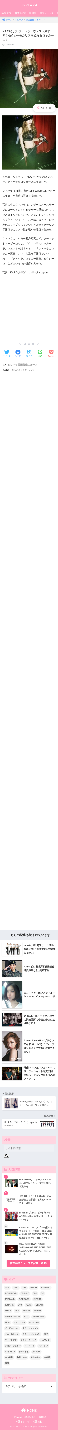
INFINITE (37, 1299)
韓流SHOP (20, 13)
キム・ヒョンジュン (31, 1334)
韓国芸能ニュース (27, 364)
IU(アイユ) (9, 1305)
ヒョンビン (10, 1351)
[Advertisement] (29, 514)
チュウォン (45, 1340)
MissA (8, 1311)
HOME (31, 1410)
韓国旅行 (37, 1421)
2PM (24, 1287)
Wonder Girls (38, 1316)
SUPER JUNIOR (12, 1316)
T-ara (26, 1316)
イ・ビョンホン (12, 1328)
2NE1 (15, 1287)
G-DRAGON (24, 1299)
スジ (46, 1334)
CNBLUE (25, 1293)
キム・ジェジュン (30, 1328)
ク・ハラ (29, 369)
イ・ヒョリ (34, 1322)
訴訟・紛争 (35, 1357)
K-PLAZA (29, 5)
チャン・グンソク (28, 1340)
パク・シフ (43, 1346)
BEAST (33, 1287)
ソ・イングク (11, 1340)
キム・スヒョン (12, 1334)
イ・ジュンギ (19, 1322)
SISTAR (37, 1311)
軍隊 (7, 1363)
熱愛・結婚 (22, 1357)
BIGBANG (45, 1287)
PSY (17, 1311)
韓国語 (32, 13)
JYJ (20, 1305)
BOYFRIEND (11, 1293)
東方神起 (9, 1357)
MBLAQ (39, 1305)
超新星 (47, 1357)
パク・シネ (29, 1346)
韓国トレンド (46, 13)
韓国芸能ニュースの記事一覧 (27, 1263)
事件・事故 (24, 1351)
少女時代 (36, 1351)
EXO (35, 1293)
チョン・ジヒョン (13, 1346)
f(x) (42, 1293)
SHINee (26, 1311)
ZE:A (7, 1322)
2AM (7, 1287)
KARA (17, 369)
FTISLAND (10, 1299)
